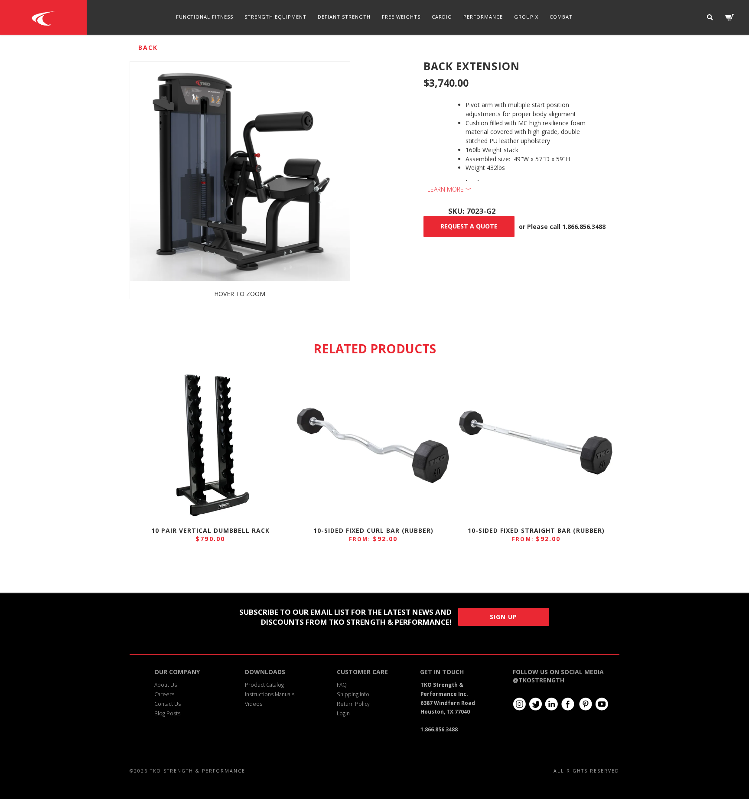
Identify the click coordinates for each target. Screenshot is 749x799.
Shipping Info (353, 694)
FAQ (342, 684)
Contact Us (167, 704)
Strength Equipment (275, 16)
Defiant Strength (344, 16)
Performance (483, 16)
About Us (165, 684)
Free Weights (401, 16)
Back (148, 47)
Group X (526, 16)
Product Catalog (264, 684)
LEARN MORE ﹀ (449, 189)
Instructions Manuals (269, 694)
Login (343, 713)
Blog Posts (167, 713)
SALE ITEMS (374, 51)
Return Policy (353, 704)
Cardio (442, 16)
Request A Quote (469, 226)
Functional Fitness (204, 16)
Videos (253, 704)
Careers (164, 694)
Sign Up (503, 617)
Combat (561, 16)
